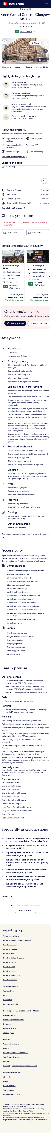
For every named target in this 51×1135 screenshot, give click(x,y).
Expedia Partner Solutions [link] (13, 1020)
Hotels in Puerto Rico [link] (11, 975)
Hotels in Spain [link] (9, 967)
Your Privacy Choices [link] (11, 1057)
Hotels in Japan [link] (9, 971)
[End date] (38, 232)
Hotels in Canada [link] (10, 949)
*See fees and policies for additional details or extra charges (25, 534)
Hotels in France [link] (9, 962)
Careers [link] (6, 1081)
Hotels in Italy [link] (8, 953)
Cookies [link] (6, 1061)
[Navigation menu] (46, 4)
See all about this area (12, 208)
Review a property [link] (10, 1004)
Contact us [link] (7, 1000)
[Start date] (13, 232)
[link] (4, 42)
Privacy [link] (6, 1048)
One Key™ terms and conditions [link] (15, 1053)
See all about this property (14, 156)
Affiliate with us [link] (9, 1015)
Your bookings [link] (8, 991)
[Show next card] (45, 51)
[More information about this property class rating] (30, 9)
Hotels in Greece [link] (10, 980)
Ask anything (17, 323)
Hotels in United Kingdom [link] (13, 958)
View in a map (24, 27)
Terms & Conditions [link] (11, 1044)
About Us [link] (7, 1077)
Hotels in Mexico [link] (9, 945)
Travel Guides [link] (8, 1090)
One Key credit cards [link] (11, 1094)
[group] (27, 323)
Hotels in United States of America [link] (17, 940)
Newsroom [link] (7, 1024)
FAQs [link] (5, 995)
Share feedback (25, 910)
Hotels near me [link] (9, 1086)
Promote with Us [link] (10, 1028)
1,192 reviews (26, 31)
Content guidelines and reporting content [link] (20, 1066)
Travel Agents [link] (8, 1033)
